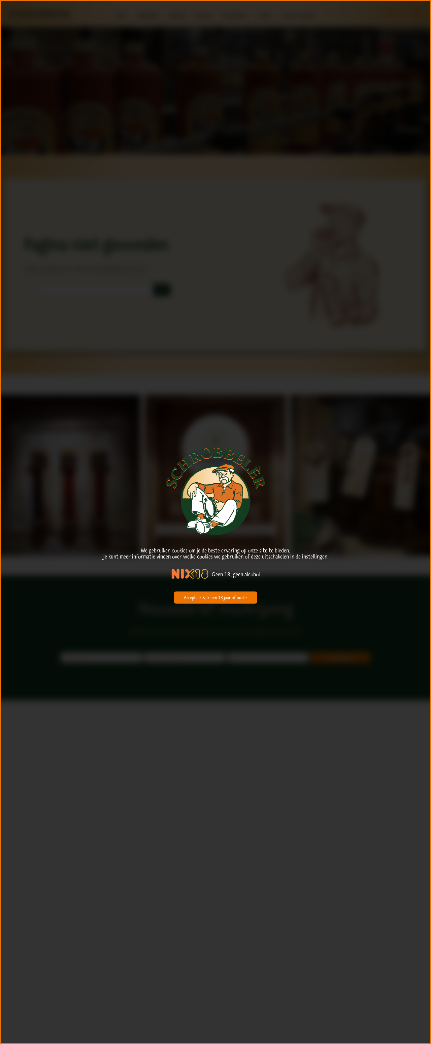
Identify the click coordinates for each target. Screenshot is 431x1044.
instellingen (314, 556)
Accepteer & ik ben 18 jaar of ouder (215, 598)
